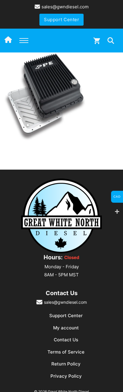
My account (66, 328)
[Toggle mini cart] (96, 41)
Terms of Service (65, 352)
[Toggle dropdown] (110, 40)
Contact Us (66, 340)
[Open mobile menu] (23, 40)
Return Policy (66, 364)
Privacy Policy (66, 376)
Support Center (61, 19)
